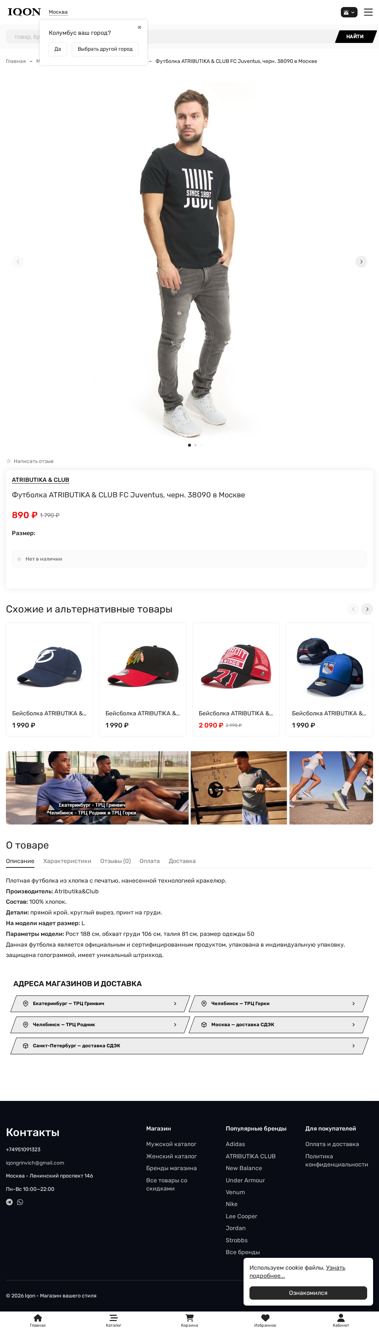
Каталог (113, 1325)
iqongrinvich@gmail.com (35, 1163)
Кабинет (341, 1325)
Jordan (236, 1228)
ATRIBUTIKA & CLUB (40, 479)
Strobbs (237, 1240)
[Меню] (368, 12)
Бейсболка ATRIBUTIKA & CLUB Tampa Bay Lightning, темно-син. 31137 (47, 714)
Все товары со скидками (166, 1184)
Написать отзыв (34, 461)
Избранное (265, 1321)
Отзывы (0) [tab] (115, 860)
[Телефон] (349, 12)
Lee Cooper (241, 1216)
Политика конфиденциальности (336, 1160)
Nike (232, 1204)
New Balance (244, 1168)
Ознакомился (308, 1292)
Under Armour (245, 1180)
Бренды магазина (171, 1168)
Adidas (235, 1144)
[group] (189, 262)
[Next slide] (361, 262)
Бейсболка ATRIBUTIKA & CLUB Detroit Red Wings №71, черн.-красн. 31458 (234, 714)
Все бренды (243, 1252)
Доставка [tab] (182, 860)
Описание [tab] (20, 860)
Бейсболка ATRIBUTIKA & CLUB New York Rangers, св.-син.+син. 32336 (327, 714)
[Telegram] (9, 1202)
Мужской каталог (171, 1144)
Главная (16, 61)
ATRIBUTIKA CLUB (251, 1156)
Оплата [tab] (150, 860)
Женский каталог (171, 1156)
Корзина (189, 1321)
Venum (235, 1192)
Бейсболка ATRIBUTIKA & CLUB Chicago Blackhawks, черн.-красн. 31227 (141, 714)
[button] (189, 445)
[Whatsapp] (20, 1202)
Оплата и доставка (332, 1144)
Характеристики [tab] (67, 860)
